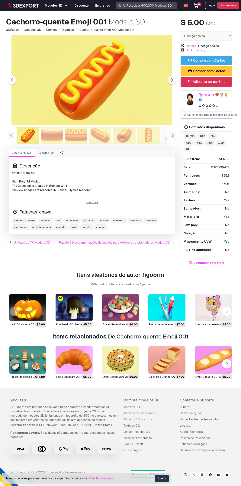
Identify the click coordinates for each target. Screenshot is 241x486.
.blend (190, 136)
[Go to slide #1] (28, 135)
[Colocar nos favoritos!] (40, 316)
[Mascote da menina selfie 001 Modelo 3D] (213, 307)
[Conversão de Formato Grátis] (187, 149)
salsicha (45, 220)
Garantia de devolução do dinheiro (202, 450)
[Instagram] (185, 475)
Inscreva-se (228, 5)
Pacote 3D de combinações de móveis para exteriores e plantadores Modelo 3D (114, 243)
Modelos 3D (131, 407)
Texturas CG (131, 426)
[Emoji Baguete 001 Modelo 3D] (213, 360)
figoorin (206, 95)
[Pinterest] (202, 475)
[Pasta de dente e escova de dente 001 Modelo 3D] (166, 307)
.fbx (212, 136)
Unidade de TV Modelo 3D (32, 243)
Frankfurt (119, 220)
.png (210, 142)
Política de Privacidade (195, 438)
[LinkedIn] (218, 475)
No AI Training (195, 50)
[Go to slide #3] (76, 135)
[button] (226, 311)
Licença (185, 426)
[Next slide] (172, 80)
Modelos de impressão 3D (141, 413)
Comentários (46, 152)
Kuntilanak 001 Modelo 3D (72, 324)
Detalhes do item (22, 152)
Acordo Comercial (192, 432)
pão (58, 220)
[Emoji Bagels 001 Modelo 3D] (120, 360)
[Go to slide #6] (148, 135)
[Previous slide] (12, 80)
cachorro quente (24, 220)
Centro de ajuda (190, 413)
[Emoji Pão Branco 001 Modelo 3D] (166, 360)
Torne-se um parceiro (137, 438)
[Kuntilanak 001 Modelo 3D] (74, 307)
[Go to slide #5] (124, 135)
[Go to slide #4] (100, 135)
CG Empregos (132, 450)
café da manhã (41, 227)
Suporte (185, 407)
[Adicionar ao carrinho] (33, 316)
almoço (100, 227)
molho (104, 220)
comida (61, 227)
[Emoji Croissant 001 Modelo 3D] (74, 360)
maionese (72, 220)
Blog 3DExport (133, 444)
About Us (18, 400)
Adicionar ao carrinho (209, 81)
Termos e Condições (193, 444)
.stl (199, 142)
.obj (188, 142)
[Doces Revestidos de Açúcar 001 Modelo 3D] (120, 307)
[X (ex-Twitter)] (194, 475)
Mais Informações (100, 478)
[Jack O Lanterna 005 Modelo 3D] (27, 307)
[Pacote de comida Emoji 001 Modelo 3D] (27, 360)
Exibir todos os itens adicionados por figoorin (120, 284)
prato (74, 227)
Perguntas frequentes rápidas (199, 419)
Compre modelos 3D (141, 400)
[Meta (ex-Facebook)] (210, 475)
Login (211, 5)
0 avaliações (208, 107)
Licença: (191, 46)
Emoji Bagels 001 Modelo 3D (120, 377)
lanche (86, 227)
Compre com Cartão (208, 60)
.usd (221, 142)
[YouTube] (227, 475)
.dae (202, 136)
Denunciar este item (208, 263)
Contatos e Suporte (197, 400)
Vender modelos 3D (136, 432)
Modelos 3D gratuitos (137, 419)
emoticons (20, 227)
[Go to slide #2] (52, 135)
